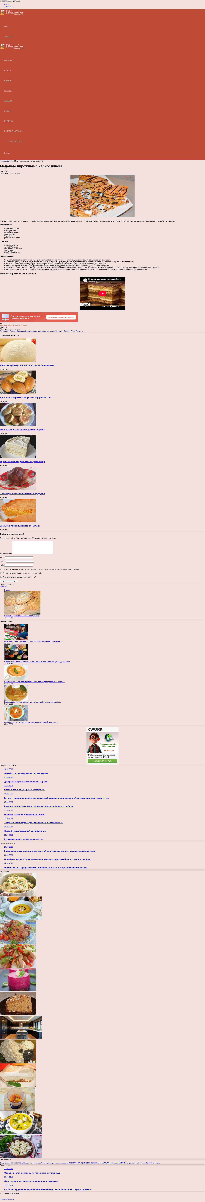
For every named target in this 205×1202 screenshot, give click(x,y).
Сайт (2, 565)
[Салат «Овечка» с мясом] (18, 1062)
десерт (27, 1163)
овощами (57, 1163)
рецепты (115, 1163)
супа (144, 1163)
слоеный (136, 1163)
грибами (21, 1163)
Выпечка (8, 121)
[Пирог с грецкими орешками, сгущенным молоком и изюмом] (18, 1015)
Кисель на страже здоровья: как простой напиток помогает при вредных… (33, 641)
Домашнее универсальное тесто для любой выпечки (27, 365)
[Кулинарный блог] (11, 15)
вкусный (14, 1163)
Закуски (8, 101)
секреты (130, 1163)
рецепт (107, 1162)
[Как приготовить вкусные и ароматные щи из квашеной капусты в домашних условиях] (16, 720)
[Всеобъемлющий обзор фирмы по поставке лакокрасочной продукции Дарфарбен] (16, 660)
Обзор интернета (15, 141)
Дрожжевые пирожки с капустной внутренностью (25, 397)
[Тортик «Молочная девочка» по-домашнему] (18, 457)
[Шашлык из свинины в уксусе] (18, 943)
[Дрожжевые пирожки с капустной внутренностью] (18, 393)
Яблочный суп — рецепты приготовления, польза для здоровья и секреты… (34, 682)
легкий (44, 1163)
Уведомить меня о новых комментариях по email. (22, 573)
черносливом (21, 325)
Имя (2, 557)
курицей (39, 1163)
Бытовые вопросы (13, 131)
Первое (7, 70)
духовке (33, 1163)
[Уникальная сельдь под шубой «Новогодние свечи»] (18, 991)
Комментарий (6, 554)
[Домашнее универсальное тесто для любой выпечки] (18, 361)
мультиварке (50, 1163)
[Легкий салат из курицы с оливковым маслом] (18, 967)
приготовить (75, 1163)
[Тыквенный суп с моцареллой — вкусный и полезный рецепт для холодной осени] (21, 919)
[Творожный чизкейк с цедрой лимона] (18, 1086)
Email (2, 561)
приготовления (89, 1162)
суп (141, 1163)
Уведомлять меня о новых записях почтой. (19, 577)
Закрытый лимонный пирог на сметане (20, 526)
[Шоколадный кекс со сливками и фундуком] (18, 490)
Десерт (7, 111)
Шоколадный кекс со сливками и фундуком (22, 494)
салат (123, 1162)
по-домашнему (64, 1163)
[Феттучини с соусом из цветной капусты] (18, 895)
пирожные (12, 325)
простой (99, 1163)
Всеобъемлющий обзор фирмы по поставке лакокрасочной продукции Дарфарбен (37, 662)
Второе (7, 81)
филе (158, 1163)
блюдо (2, 1163)
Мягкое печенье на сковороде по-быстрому (22, 429)
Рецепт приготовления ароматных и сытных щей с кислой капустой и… (32, 702)
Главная (3, 161)
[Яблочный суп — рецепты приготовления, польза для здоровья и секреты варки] (16, 680)
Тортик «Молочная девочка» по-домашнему (22, 462)
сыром (149, 1163)
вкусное (7, 1163)
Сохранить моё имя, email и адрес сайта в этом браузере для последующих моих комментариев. (41, 569)
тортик (154, 1163)
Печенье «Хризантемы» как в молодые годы (22, 616)
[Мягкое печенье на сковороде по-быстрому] (18, 425)
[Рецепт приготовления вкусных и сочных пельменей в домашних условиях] (21, 1158)
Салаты (8, 91)
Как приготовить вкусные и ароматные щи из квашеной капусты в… (31, 722)
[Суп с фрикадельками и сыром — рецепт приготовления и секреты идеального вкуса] (21, 1134)
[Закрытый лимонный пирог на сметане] (18, 522)
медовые (3, 325)
